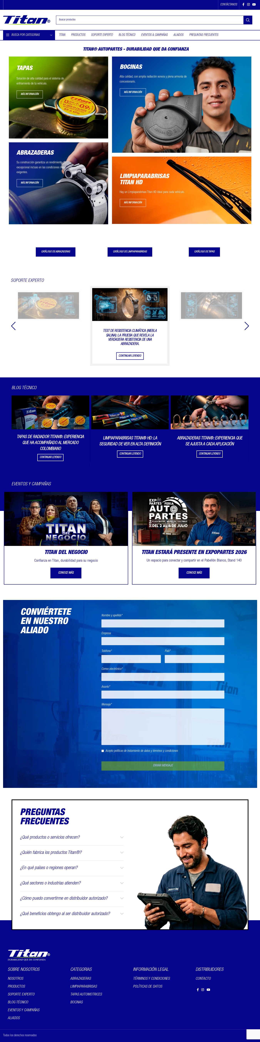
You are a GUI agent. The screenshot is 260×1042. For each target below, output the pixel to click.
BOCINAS (76, 1002)
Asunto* (105, 687)
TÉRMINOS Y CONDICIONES (151, 979)
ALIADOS (14, 1018)
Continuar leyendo (130, 356)
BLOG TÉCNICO (18, 1002)
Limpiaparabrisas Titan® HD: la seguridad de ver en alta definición (130, 441)
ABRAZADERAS (80, 979)
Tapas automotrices (86, 994)
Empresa (106, 633)
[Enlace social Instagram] (248, 5)
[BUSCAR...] (247, 20)
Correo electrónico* (111, 669)
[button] (246, 326)
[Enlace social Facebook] (243, 5)
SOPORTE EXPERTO (21, 994)
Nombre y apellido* (111, 615)
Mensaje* (106, 704)
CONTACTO (203, 979)
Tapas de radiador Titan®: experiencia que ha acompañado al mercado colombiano (50, 443)
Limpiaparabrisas (83, 987)
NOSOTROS (15, 979)
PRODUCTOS (16, 987)
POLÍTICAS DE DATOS (147, 987)
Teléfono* (106, 651)
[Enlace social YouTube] (254, 5)
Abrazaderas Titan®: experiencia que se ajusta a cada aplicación (209, 441)
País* (167, 651)
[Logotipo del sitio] (26, 20)
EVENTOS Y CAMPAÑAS (23, 1010)
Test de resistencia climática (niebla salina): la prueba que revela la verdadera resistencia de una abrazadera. (130, 337)
